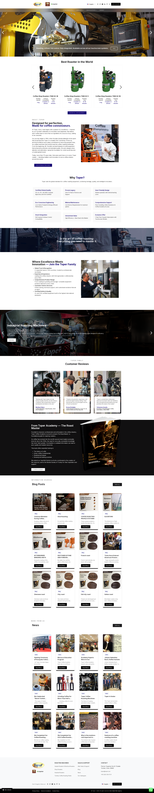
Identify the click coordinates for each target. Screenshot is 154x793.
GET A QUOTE (117, 784)
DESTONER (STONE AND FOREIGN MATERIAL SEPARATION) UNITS (65, 557)
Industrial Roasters (59, 772)
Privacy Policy (35, 791)
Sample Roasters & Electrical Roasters (65, 766)
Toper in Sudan (110, 696)
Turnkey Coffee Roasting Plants (63, 775)
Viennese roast (39, 594)
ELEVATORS (109, 516)
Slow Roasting (63, 516)
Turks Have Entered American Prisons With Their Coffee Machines (112, 557)
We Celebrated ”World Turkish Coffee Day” (39, 697)
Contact (101, 10)
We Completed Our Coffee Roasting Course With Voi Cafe (41, 736)
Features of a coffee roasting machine (112, 736)
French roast (85, 555)
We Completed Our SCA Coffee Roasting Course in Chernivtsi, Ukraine (65, 736)
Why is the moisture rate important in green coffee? (88, 736)
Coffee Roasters (54, 10)
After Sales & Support (83, 766)
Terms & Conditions (46, 791)
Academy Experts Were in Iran (87, 658)
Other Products (67, 10)
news (36, 654)
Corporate (79, 10)
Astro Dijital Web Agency (115, 790)
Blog (36, 513)
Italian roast (109, 594)
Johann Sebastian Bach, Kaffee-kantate (112, 658)
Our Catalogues (82, 775)
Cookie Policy (55, 791)
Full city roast (86, 594)
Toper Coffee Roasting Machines (88, 697)
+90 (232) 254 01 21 (106, 774)
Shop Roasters (58, 769)
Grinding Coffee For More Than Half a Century (64, 697)
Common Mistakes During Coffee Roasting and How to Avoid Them (41, 518)
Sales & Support (90, 10)
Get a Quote (115, 4)
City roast (61, 594)
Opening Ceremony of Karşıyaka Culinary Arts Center (41, 659)
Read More (39, 526)
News (79, 772)
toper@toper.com (105, 771)
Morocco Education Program (65, 658)
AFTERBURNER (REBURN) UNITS (40, 556)
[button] (3, 32)
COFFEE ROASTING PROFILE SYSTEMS (88, 517)
